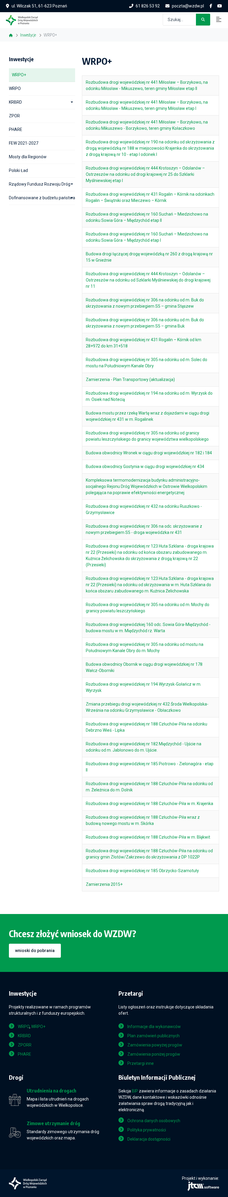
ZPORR (24, 1045)
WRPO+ (19, 74)
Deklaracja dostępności (148, 1139)
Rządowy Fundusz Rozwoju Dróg (39, 184)
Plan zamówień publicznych (153, 1035)
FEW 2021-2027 (23, 143)
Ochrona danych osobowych (153, 1120)
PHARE (15, 129)
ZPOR (14, 115)
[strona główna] (25, 19)
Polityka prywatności (146, 1130)
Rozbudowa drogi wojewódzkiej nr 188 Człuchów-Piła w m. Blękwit (148, 837)
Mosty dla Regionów (28, 156)
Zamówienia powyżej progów (154, 1045)
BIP (135, 1091)
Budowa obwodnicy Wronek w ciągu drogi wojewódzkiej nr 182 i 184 (149, 452)
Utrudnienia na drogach (51, 1091)
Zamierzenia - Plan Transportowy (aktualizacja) (130, 379)
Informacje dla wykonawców (154, 1026)
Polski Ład (18, 170)
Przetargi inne (140, 1063)
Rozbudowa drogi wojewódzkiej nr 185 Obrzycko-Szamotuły (142, 870)
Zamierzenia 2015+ (104, 884)
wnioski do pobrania (35, 950)
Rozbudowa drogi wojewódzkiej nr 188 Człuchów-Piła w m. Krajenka (149, 803)
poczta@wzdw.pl (188, 6)
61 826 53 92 (148, 6)
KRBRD (15, 102)
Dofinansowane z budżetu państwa (42, 197)
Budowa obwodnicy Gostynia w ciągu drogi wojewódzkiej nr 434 (145, 466)
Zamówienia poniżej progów (153, 1054)
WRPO (15, 88)
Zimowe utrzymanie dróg (53, 1123)
